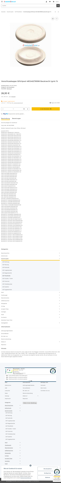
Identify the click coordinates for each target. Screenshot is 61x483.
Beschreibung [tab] (5, 118)
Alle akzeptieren (48, 468)
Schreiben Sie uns (45, 390)
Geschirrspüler (5, 258)
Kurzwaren (4, 317)
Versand (13, 96)
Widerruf (3, 342)
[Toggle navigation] (2, 1)
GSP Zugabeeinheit (7, 289)
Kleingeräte (4, 303)
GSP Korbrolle (5, 267)
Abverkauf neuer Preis (6, 320)
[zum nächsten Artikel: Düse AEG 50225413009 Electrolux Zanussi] (58, 11)
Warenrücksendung (6, 339)
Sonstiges (3, 311)
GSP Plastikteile (10, 87)
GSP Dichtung (5, 262)
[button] (46, 1)
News (6, 393)
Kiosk (2, 314)
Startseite (43, 385)
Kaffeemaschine (5, 300)
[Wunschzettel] (50, 1)
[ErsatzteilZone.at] (11, 1)
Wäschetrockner (5, 298)
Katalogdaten (4, 323)
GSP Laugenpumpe (7, 270)
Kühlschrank (4, 256)
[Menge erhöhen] (27, 109)
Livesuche (7, 390)
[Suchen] (58, 5)
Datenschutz (8, 385)
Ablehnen (47, 477)
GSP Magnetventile (7, 273)
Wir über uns (4, 336)
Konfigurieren (47, 473)
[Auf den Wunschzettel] (56, 18)
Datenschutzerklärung (25, 477)
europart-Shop (4, 309)
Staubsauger (4, 295)
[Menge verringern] (3, 109)
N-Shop (3, 306)
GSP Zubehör (5, 287)
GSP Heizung (5, 264)
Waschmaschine (5, 253)
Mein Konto (43, 388)
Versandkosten (5, 333)
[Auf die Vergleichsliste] (52, 18)
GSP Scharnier (5, 281)
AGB (6, 388)
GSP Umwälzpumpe (7, 284)
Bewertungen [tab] (16, 118)
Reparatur (3, 344)
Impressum (8, 398)
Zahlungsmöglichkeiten (7, 330)
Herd (2, 292)
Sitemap (7, 396)
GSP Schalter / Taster (7, 278)
